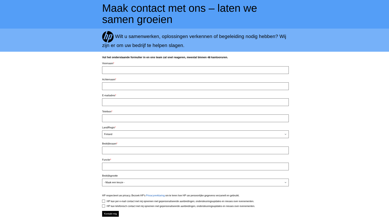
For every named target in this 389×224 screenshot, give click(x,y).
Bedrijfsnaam (109, 143)
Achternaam (109, 79)
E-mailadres (109, 95)
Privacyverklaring (155, 195)
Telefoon (107, 111)
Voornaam (108, 63)
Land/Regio (109, 127)
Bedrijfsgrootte (110, 175)
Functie (106, 159)
